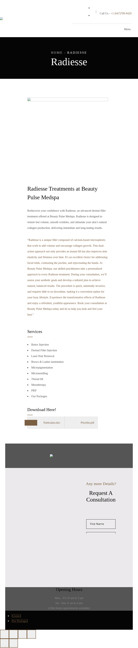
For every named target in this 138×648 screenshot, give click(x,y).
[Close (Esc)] (31, 634)
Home (57, 52)
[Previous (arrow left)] (4, 643)
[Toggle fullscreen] (13, 634)
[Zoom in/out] (4, 634)
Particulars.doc (52, 422)
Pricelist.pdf (87, 422)
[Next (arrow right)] (13, 643)
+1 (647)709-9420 (121, 13)
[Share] (22, 634)
